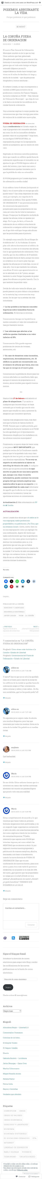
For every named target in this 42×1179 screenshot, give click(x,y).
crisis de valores (13, 1115)
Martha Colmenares (11, 1068)
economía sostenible (15, 1134)
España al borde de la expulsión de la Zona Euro (11, 629)
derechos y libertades (14, 608)
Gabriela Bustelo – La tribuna (15, 1058)
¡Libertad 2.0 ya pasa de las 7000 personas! (30, 629)
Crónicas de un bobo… (12, 1038)
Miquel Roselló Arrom (12, 1074)
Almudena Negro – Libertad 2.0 (16, 1027)
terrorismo (10, 1156)
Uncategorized (27, 1156)
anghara (15, 747)
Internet (9, 1143)
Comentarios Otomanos (13, 1032)
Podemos (26, 1152)
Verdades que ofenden (12, 1094)
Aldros (17, 44)
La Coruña (19, 604)
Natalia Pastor (9, 1079)
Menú (22, 26)
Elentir (6, 1053)
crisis (22, 1111)
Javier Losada (10, 615)
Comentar (31, 925)
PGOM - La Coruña (26, 615)
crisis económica (13, 1120)
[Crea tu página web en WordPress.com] (21, 2)
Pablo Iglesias (11, 1152)
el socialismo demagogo (17, 1138)
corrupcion (10, 1111)
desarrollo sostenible (14, 612)
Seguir (8, 987)
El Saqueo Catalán (10, 1048)
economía (9, 1129)
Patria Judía (8, 1084)
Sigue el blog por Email (14, 953)
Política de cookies (22, 1170)
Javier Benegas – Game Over (15, 1063)
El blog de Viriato (10, 1043)
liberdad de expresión (16, 1147)
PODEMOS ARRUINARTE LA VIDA (21, 11)
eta (34, 1138)
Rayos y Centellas (10, 1089)
